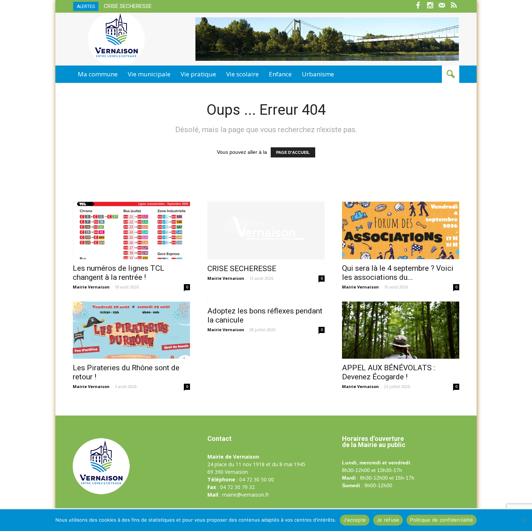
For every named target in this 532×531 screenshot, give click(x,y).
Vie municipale (149, 74)
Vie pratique (198, 74)
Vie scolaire (242, 74)
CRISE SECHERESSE (128, 6)
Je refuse (388, 520)
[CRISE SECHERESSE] (266, 231)
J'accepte (354, 520)
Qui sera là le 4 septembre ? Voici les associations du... (397, 273)
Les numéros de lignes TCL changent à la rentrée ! (118, 273)
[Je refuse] (523, 520)
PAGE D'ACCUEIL (293, 152)
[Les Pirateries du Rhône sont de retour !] (131, 330)
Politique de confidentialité (441, 520)
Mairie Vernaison (91, 287)
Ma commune (98, 74)
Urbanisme (318, 74)
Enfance (280, 74)
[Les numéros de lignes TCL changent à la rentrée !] (131, 230)
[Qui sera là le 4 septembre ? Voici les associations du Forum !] (400, 230)
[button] (450, 74)
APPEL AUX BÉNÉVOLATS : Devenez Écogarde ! (388, 372)
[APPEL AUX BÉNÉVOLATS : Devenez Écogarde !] (400, 330)
